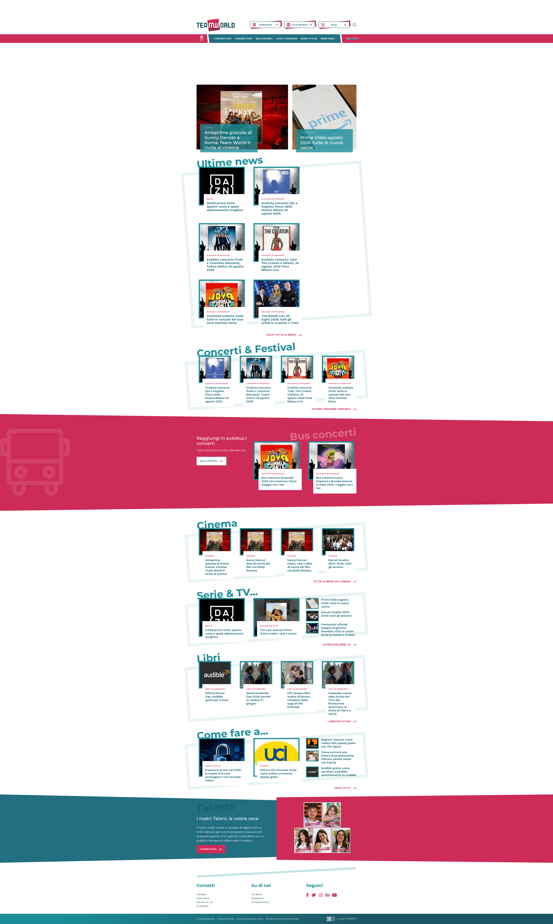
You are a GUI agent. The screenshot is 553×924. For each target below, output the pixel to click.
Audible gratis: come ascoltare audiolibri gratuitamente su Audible (338, 772)
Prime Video (328, 38)
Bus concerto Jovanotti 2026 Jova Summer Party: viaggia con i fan (279, 481)
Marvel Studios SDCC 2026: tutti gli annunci (339, 564)
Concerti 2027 (243, 38)
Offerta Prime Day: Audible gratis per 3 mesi (216, 697)
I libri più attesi (339, 721)
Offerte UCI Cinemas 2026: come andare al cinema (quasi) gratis (278, 774)
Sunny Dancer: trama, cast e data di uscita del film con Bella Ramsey (299, 565)
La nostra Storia (260, 902)
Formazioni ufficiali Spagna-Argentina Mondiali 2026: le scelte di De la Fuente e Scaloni (338, 629)
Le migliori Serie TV (337, 644)
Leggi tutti (342, 788)
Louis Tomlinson (286, 38)
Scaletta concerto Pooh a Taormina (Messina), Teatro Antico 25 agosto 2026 (225, 265)
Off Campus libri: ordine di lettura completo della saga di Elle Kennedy (299, 700)
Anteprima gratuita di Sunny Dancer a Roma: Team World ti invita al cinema (228, 140)
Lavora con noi (205, 902)
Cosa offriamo (299, 24)
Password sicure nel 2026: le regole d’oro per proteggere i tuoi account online (223, 775)
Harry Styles (309, 38)
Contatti (201, 894)
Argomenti (265, 24)
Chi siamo (256, 894)
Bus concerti (264, 38)
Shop (334, 24)
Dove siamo (203, 898)
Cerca (354, 25)
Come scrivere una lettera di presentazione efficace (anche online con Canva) (337, 757)
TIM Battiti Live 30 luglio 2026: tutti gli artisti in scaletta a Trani (279, 319)
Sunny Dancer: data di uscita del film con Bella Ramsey (258, 565)
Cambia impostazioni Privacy (249, 919)
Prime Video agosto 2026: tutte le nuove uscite (321, 142)
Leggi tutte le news (281, 334)
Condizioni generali (206, 919)
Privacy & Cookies (225, 919)
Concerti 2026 (222, 38)
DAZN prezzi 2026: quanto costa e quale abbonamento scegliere (225, 206)
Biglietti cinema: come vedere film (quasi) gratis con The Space (338, 743)
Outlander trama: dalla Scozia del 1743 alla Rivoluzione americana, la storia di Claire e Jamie (340, 704)
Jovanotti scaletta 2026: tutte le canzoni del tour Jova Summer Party (225, 319)
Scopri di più (208, 849)
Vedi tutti (352, 38)
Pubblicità (202, 906)
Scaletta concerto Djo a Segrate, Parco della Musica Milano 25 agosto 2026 (279, 208)
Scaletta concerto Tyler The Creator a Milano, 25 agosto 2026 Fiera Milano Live (280, 265)
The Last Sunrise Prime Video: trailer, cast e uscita (278, 632)
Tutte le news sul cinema (332, 581)
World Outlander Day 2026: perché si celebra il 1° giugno (258, 698)
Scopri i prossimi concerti (331, 409)
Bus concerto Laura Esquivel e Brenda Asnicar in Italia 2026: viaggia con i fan (334, 483)
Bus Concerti (209, 461)
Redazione (257, 898)
